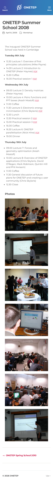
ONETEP (14, 476)
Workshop (28, 32)
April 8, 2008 (11, 32)
